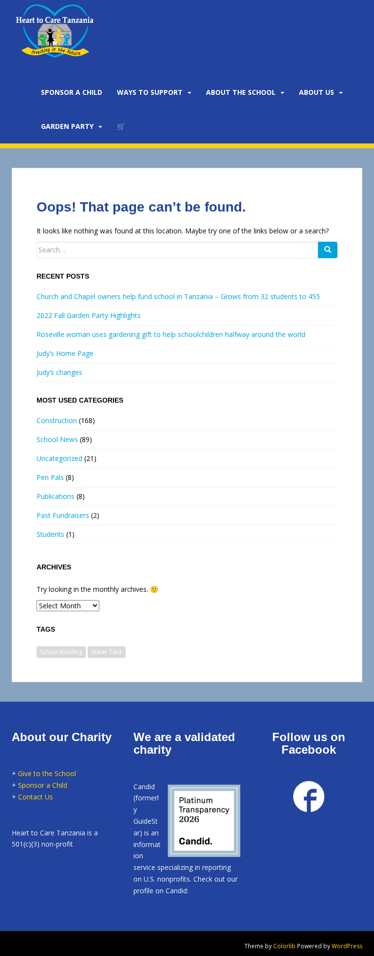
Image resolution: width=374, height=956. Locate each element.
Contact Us (35, 796)
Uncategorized (59, 458)
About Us (316, 92)
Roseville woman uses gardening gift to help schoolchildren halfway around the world (171, 334)
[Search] (327, 250)
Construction (57, 420)
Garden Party (67, 126)
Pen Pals (50, 477)
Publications (56, 496)
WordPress (347, 946)
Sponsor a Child (42, 785)
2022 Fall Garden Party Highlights (89, 315)
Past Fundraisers (63, 515)
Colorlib (284, 946)
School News (57, 439)
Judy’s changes (59, 372)
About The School (241, 92)
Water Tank (106, 652)
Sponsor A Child (71, 92)
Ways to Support (150, 92)
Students (50, 534)
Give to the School (47, 773)
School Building (61, 652)
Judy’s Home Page (65, 353)
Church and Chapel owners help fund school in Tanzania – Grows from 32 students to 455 (178, 296)
